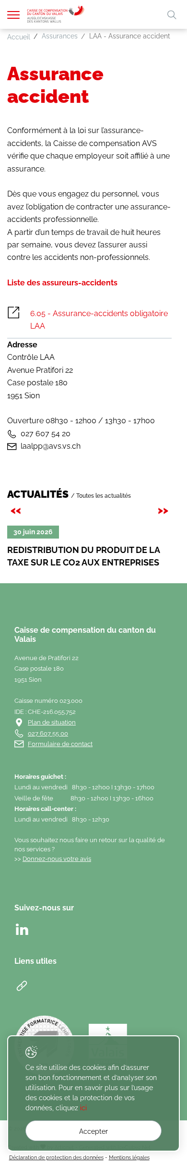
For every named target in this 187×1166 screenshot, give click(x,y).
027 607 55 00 (48, 733)
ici (83, 1108)
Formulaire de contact (60, 744)
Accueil (18, 37)
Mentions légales (129, 1157)
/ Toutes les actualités (101, 495)
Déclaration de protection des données (56, 1157)
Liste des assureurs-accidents (62, 282)
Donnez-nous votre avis (57, 858)
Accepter (93, 1131)
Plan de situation (52, 722)
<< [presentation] (17, 509)
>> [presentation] (164, 509)
